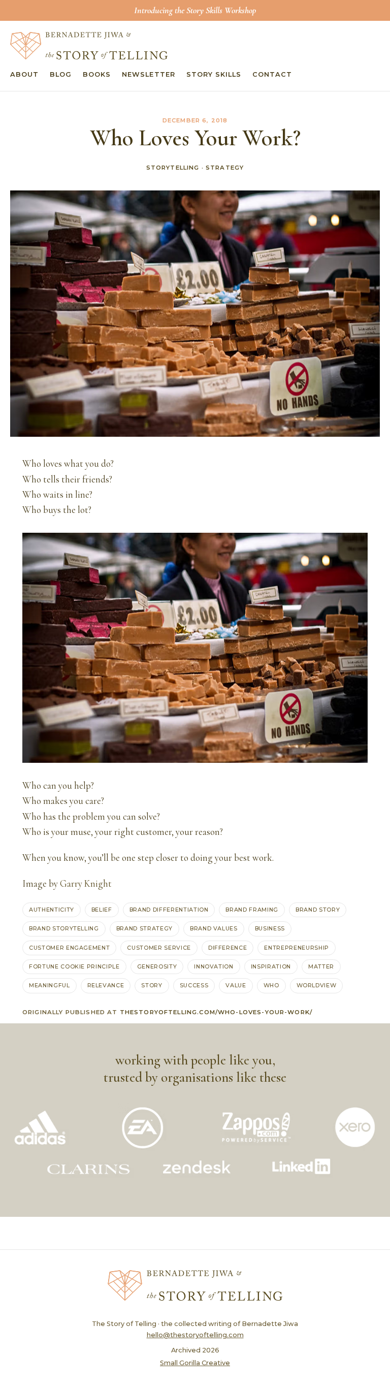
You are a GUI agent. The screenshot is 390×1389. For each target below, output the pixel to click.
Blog (61, 74)
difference (227, 947)
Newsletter (148, 74)
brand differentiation (169, 909)
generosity (157, 966)
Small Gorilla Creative (195, 1363)
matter (321, 966)
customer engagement (69, 947)
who (271, 985)
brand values (214, 928)
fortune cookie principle (74, 966)
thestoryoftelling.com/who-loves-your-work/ (216, 1012)
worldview (317, 985)
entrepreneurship (296, 947)
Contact (272, 74)
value (235, 985)
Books (97, 74)
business (270, 928)
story (151, 985)
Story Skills (213, 74)
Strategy (225, 167)
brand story (318, 909)
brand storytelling (64, 928)
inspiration (271, 966)
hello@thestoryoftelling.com (195, 1335)
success (194, 985)
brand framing (251, 909)
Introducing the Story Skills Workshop (195, 10)
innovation (214, 966)
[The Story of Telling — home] (89, 45)
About (24, 74)
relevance (105, 985)
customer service (158, 947)
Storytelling (173, 167)
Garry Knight (86, 883)
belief (101, 909)
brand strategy (144, 928)
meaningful (49, 985)
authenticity (51, 909)
